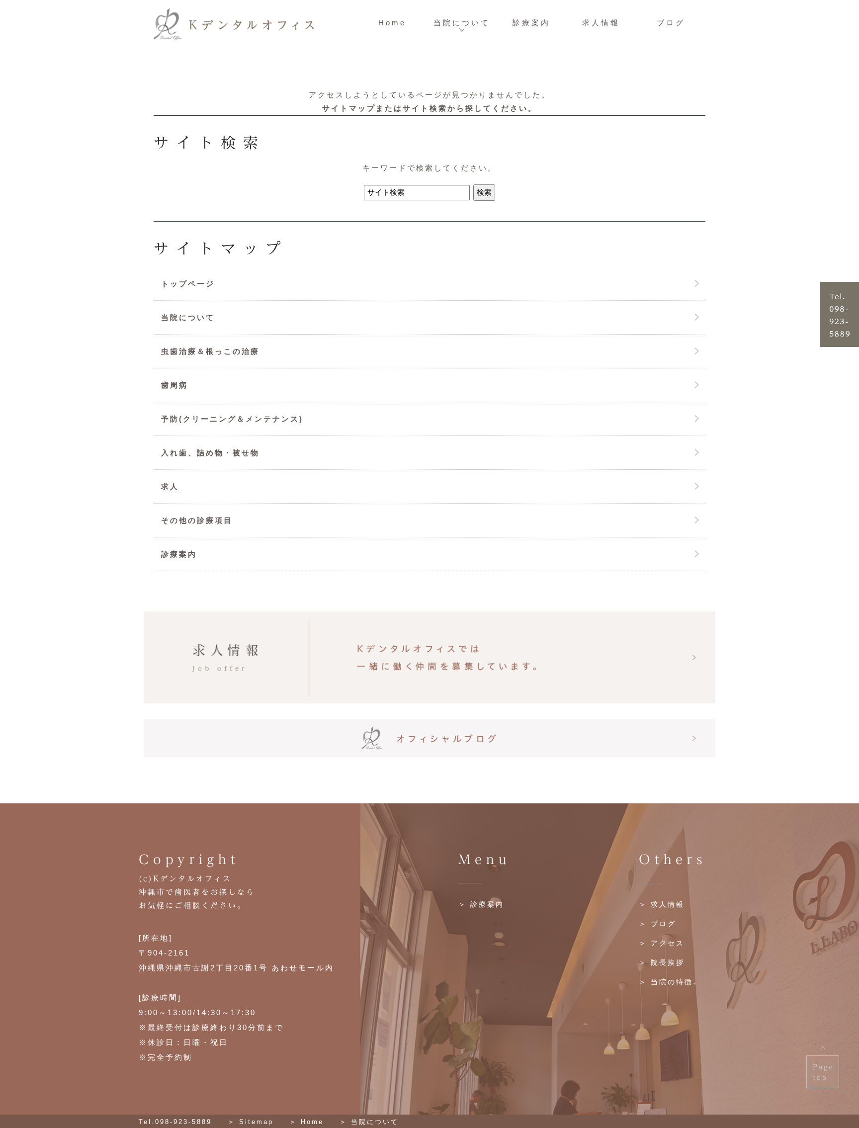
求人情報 (601, 22)
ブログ (671, 22)
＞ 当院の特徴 (666, 982)
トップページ (188, 283)
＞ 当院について (369, 1122)
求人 (170, 486)
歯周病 (174, 385)
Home (392, 22)
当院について (461, 22)
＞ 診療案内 (481, 904)
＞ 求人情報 (662, 904)
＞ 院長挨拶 (662, 962)
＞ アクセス (662, 943)
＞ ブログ (657, 924)
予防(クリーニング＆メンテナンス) (232, 419)
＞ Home (306, 1122)
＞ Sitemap (250, 1122)
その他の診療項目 (197, 520)
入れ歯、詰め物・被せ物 (210, 452)
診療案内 (531, 22)
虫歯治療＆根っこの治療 (210, 351)
